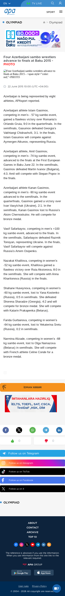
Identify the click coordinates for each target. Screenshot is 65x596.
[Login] (60, 3)
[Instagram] (21, 545)
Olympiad (55, 22)
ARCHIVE (32, 532)
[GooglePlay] (21, 573)
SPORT (50, 12)
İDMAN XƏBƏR (33, 387)
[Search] (52, 3)
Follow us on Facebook (21, 480)
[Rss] (49, 545)
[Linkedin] (43, 545)
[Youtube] (33, 545)
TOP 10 (32, 536)
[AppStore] (44, 573)
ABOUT (32, 522)
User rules (23, 586)
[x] (27, 545)
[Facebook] (16, 545)
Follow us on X (16, 489)
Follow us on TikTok (19, 471)
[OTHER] (60, 12)
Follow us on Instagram (21, 463)
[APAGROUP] (32, 564)
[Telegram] (38, 545)
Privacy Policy (39, 586)
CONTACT (33, 527)
